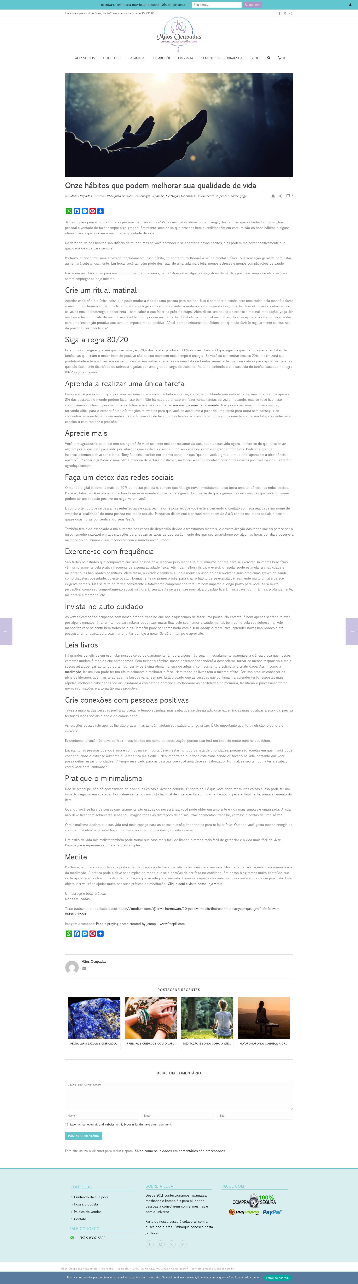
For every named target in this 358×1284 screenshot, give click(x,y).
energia (145, 196)
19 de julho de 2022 (119, 196)
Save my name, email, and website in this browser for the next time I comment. (120, 1124)
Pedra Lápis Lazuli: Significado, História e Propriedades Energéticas (95, 1043)
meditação (73, 671)
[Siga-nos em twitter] (171, 1244)
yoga (243, 196)
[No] (353, 1278)
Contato (80, 1219)
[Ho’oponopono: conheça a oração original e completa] (264, 1018)
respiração (222, 196)
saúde (235, 196)
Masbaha (185, 58)
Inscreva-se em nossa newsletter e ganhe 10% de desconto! (143, 4)
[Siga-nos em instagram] (160, 1244)
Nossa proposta (86, 1204)
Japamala (136, 58)
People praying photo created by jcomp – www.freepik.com (140, 923)
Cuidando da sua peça (91, 1197)
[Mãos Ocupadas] (179, 34)
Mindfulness (188, 196)
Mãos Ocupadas (81, 196)
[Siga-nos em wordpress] (182, 1244)
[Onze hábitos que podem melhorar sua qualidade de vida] (179, 125)
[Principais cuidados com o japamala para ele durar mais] (151, 1018)
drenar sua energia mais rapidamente (190, 405)
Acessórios (85, 58)
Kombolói (161, 58)
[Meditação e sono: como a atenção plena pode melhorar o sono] (207, 1018)
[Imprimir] (273, 196)
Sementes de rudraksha (221, 58)
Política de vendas (88, 1211)
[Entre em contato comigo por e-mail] (84, 969)
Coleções (111, 58)
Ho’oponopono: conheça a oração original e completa (265, 1043)
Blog (255, 58)
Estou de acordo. (277, 1277)
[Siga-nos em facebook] (150, 1244)
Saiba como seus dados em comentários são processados (180, 1150)
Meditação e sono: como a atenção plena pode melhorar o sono (208, 1043)
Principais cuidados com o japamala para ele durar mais (152, 1043)
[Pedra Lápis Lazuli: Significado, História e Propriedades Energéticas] (94, 1018)
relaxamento (206, 196)
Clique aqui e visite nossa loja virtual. (196, 883)
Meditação (172, 196)
